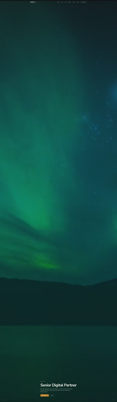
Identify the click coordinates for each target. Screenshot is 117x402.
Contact (52, 395)
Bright (33, 2)
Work (65, 2)
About (62, 2)
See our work (44, 395)
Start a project (83, 2)
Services (74, 2)
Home (58, 2)
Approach (69, 2)
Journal (78, 2)
